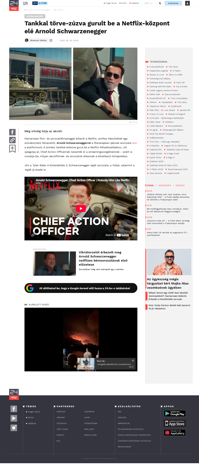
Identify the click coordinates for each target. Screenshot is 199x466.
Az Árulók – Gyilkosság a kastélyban (166, 118)
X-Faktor (176, 71)
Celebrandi (175, 106)
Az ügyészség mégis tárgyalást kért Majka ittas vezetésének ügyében (168, 283)
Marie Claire (90, 435)
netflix (59, 10)
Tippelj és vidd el (157, 106)
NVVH (124, 3)
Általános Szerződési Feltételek (134, 441)
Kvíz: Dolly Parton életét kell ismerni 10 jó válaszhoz (169, 307)
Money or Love (156, 75)
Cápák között (155, 153)
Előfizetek (173, 3)
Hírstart (61, 417)
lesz (134, 142)
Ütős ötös (154, 110)
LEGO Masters (156, 126)
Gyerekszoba (90, 423)
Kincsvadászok (174, 126)
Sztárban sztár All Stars (177, 150)
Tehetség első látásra (159, 79)
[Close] (133, 360)
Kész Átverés (155, 173)
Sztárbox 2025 (156, 161)
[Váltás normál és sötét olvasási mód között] (160, 3)
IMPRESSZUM (124, 423)
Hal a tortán (181, 86)
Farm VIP (180, 82)
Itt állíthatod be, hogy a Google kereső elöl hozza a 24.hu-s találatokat (84, 288)
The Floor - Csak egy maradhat (164, 142)
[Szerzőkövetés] (51, 40)
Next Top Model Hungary (161, 134)
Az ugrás (153, 130)
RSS (119, 412)
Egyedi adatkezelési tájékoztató (134, 435)
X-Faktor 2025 (156, 169)
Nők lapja (89, 429)
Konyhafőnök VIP (157, 98)
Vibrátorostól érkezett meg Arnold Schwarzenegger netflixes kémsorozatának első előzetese (103, 258)
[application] (80, 339)
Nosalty (60, 435)
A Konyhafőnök (156, 67)
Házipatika (89, 412)
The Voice (173, 67)
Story (87, 417)
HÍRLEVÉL (122, 417)
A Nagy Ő (170, 157)
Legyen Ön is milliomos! (175, 146)
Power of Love (156, 114)
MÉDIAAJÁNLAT (124, 447)
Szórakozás (35, 16)
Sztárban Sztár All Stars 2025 (163, 165)
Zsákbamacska (156, 138)
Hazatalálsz (167, 102)
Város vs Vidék (175, 75)
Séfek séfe (154, 94)
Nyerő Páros (155, 157)
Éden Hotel (154, 122)
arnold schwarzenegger (38, 10)
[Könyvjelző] (12, 149)
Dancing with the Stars (160, 86)
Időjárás (135, 3)
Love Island (169, 110)
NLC (58, 441)
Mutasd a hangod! (176, 114)
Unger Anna (111, 3)
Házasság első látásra (172, 130)
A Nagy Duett (172, 153)
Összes (180, 185)
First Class (62, 429)
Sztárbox (169, 122)
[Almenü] (25, 3)
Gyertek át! (184, 110)
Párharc (153, 102)
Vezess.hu (62, 423)
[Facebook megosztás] (12, 132)
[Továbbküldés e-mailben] (12, 140)
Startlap (61, 412)
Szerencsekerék (172, 94)
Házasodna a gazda (158, 71)
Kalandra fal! (155, 150)
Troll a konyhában (178, 98)
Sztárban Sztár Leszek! (160, 82)
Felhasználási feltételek (130, 429)
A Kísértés (154, 146)
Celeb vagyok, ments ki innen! (163, 90)
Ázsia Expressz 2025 (177, 169)
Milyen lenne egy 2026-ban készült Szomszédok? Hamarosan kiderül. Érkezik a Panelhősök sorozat (168, 296)
